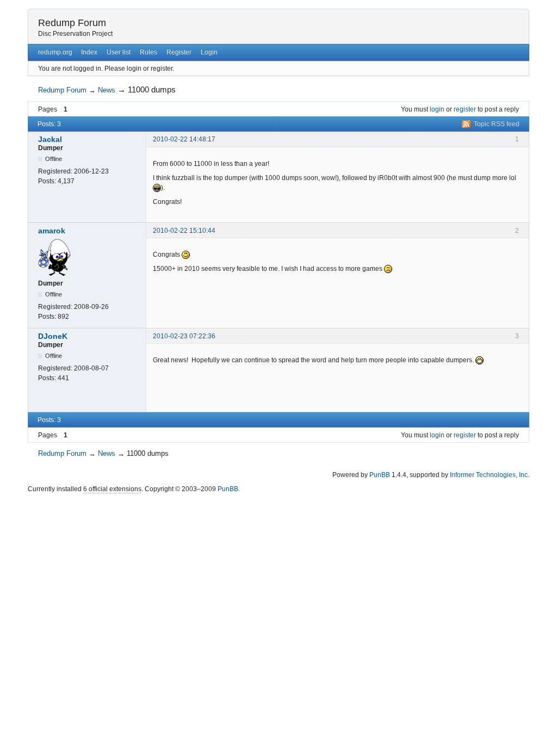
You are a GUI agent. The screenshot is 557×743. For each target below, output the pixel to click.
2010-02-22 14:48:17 (184, 139)
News (106, 90)
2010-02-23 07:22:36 (184, 336)
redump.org (55, 52)
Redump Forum (72, 22)
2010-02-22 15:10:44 (184, 230)
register (465, 109)
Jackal (50, 139)
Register (178, 52)
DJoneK (52, 336)
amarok (51, 230)
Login (209, 52)
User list (119, 52)
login (437, 109)
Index (89, 52)
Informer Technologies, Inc (489, 475)
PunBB (379, 475)
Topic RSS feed (496, 124)
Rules (148, 52)
